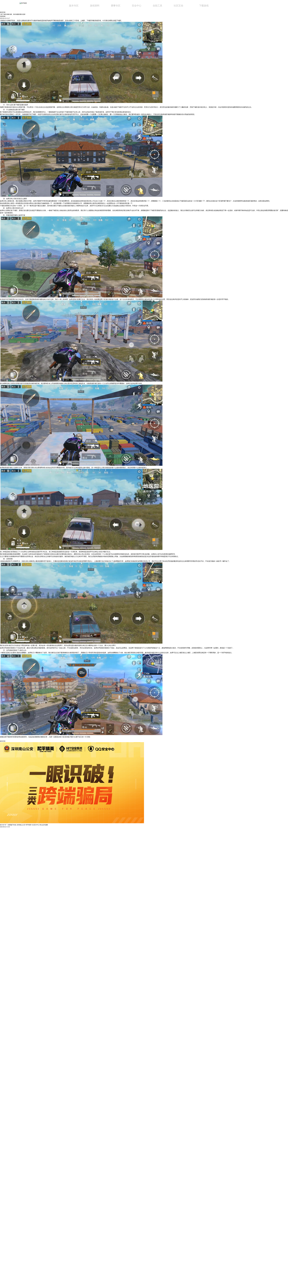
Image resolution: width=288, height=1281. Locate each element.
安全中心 (136, 5)
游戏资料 (94, 5)
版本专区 (74, 5)
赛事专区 (115, 5)
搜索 (224, 6)
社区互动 (178, 5)
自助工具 (157, 5)
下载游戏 (204, 5)
